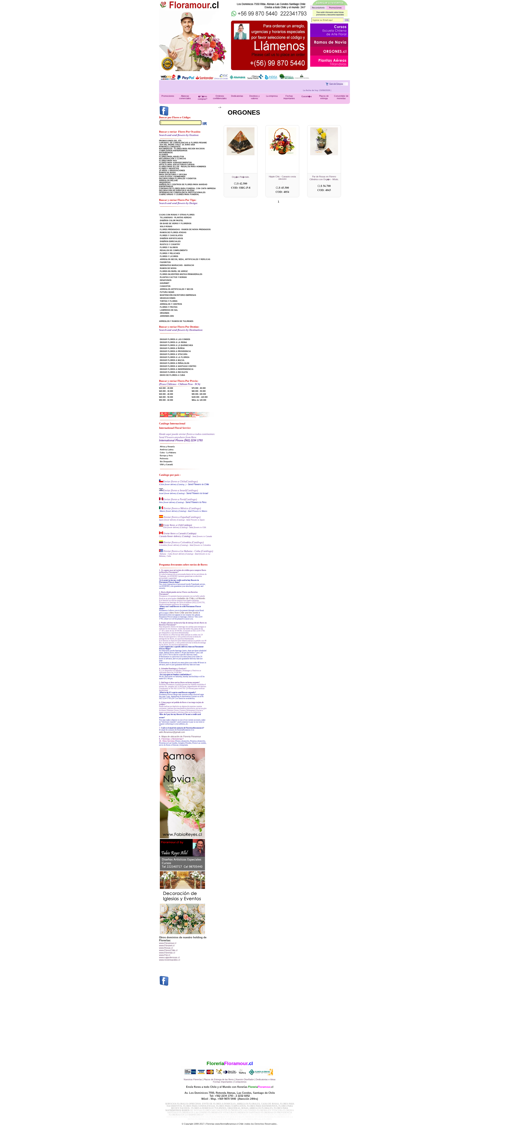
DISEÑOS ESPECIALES (170, 241)
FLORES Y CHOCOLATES (171, 235)
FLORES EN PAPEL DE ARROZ (174, 271)
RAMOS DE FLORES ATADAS (173, 232)
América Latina (166, 450)
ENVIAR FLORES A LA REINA (173, 342)
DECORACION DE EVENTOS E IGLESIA (176, 190)
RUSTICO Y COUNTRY (170, 244)
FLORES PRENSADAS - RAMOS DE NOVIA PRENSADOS (185, 229)
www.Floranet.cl (166, 945)
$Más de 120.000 (199, 400)
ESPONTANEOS (166, 187)
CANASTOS (165, 286)
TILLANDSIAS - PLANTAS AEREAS (175, 218)
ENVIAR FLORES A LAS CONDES (175, 339)
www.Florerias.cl (167, 952)
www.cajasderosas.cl (169, 957)
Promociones (167, 96)
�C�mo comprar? (202, 97)
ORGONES (164, 313)
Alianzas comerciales (185, 97)
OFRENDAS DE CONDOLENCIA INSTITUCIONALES (182, 192)
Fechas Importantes (222, 1082)
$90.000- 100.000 (199, 394)
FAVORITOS (165, 262)
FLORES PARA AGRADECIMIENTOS (175, 163)
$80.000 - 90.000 (199, 391)
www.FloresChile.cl (168, 950)
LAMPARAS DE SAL (169, 310)
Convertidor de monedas (341, 97)
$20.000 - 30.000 (166, 391)
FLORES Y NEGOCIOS (169, 169)
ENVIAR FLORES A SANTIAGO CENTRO (178, 366)
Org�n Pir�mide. (241, 177)
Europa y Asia (166, 456)
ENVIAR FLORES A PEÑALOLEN (174, 363)
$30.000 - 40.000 (166, 394)
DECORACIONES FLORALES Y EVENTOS (177, 179)
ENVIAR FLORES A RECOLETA (174, 372)
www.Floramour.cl (167, 943)
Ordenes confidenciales (220, 97)
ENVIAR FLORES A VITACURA (173, 354)
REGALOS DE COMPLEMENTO (173, 250)
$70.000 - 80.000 (199, 388)
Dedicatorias (237, 96)
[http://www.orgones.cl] (329, 55)
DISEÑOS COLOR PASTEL (171, 221)
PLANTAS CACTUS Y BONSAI (173, 277)
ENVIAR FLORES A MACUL (172, 360)
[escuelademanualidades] (329, 36)
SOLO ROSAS (166, 227)
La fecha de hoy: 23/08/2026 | (336, 90)
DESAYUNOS (165, 280)
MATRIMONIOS (166, 153)
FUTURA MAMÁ (167, 292)
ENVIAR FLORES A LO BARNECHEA (176, 345)
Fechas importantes (289, 97)
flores (231, 1079)
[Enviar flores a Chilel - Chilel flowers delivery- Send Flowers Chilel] (161, 481)
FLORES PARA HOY (168, 161)
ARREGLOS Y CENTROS (171, 304)
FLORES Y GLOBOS (169, 247)
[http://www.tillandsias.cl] (329, 66)
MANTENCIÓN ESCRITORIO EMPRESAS (178, 295)
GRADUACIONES (167, 298)
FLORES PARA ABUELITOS (171, 157)
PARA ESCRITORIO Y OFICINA (173, 175)
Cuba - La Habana (168, 453)
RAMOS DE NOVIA (167, 173)
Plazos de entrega (324, 97)
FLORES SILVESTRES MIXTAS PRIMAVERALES (181, 274)
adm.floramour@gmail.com (172, 732)
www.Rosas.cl (166, 948)
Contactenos (240, 1082)
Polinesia (164, 459)
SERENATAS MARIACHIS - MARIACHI (177, 265)
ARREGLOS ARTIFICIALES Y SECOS (176, 289)
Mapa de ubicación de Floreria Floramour (181, 736)
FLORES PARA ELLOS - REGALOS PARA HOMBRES (182, 167)
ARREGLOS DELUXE (168, 181)
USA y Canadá (166, 465)
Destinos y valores (254, 97)
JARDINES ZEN (167, 316)
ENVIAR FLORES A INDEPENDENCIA (176, 369)
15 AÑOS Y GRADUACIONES (172, 171)
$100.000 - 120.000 (200, 397)
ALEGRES (163, 155)
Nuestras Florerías (193, 1079)
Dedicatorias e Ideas (266, 1079)
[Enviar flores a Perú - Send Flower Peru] (161, 499)
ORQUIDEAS (164, 183)
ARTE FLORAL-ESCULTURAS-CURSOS (176, 165)
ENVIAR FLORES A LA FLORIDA (174, 357)
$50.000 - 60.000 (166, 400)
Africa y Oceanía (167, 447)
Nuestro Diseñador (245, 1079)
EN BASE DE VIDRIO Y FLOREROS (175, 224)
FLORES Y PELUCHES (170, 253)
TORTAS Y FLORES (168, 301)
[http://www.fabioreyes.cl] (329, 46)
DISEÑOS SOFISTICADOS (171, 238)
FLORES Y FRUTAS (168, 307)
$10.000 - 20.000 (166, 388)
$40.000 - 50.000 (166, 397)
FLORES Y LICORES (169, 256)
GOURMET (164, 283)
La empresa (272, 96)
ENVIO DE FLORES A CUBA (172, 375)
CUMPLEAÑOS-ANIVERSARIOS (173, 151)
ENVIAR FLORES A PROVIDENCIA (175, 351)
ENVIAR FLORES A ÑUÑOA (172, 348)
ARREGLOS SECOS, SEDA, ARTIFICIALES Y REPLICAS (185, 259)
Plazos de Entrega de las (216, 1079)
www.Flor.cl (164, 955)
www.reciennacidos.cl (169, 960)
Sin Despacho (166, 462)
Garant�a (306, 96)
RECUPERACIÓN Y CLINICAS (172, 159)
